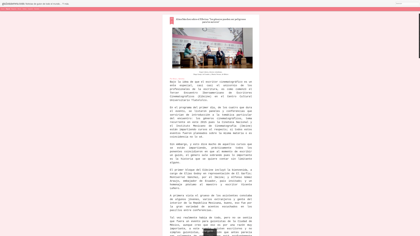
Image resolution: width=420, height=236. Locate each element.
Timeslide (36, 9)
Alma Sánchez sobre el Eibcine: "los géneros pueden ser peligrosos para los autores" (211, 20)
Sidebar (25, 9)
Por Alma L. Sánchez (177, 79)
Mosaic (19, 9)
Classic (3, 9)
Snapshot (30, 9)
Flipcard (8, 9)
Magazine (13, 9)
